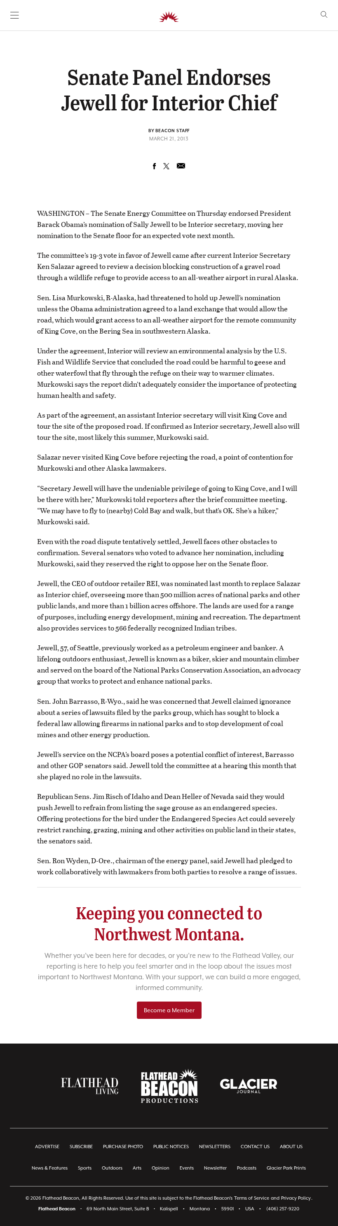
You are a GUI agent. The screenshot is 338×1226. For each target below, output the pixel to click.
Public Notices (171, 1146)
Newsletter (215, 1168)
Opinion (160, 1168)
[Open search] (324, 14)
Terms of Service (251, 1198)
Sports (85, 1168)
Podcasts (246, 1168)
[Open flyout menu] (15, 15)
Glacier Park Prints (286, 1168)
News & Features (50, 1168)
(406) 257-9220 (282, 1209)
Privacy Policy (296, 1198)
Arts (137, 1168)
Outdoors (112, 1168)
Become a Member (169, 1010)
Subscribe (81, 1146)
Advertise (47, 1146)
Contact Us (255, 1146)
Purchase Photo (123, 1146)
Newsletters (214, 1146)
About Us (291, 1146)
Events (187, 1168)
